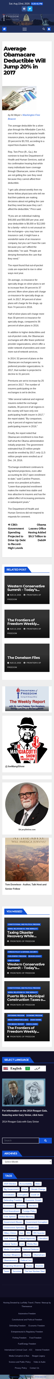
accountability (26, 1184)
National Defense (31, 1249)
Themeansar (27, 1306)
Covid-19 (35, 1195)
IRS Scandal (38, 1233)
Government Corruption (36, 1222)
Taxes (6, 1271)
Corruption (23, 1195)
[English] (13, 1068)
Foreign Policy (29, 1211)
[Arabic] (35, 1068)
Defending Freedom (16, 1015)
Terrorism (17, 1271)
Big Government (11, 1189)
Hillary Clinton (10, 1233)
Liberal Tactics (10, 1244)
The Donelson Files (23, 658)
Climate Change (38, 1189)
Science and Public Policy (20, 1362)
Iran (21, 1233)
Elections (33, 1205)
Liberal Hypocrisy (27, 1238)
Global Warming (26, 1216)
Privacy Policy (21, 1368)
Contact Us (34, 1368)
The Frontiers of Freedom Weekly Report (22, 623)
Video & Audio (13, 960)
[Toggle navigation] (25, 29)
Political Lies (26, 1260)
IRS (28, 1233)
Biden (38, 1184)
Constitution (9, 1195)
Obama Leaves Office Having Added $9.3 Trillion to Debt (37, 532)
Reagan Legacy (35, 956)
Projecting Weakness (13, 1266)
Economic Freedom (34, 1015)
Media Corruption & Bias (18, 1020)
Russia (29, 1266)
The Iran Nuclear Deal (34, 1271)
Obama (26, 1255)
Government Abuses (13, 1222)
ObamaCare (39, 1255)
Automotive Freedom (27, 1314)
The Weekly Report (16, 1024)
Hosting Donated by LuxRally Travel (18, 1303)
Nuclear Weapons (12, 1255)
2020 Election (10, 1184)
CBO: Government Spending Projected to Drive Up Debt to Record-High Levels (16, 536)
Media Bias (32, 1244)
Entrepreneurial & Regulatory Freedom (27, 1332)
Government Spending (14, 1227)
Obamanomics (10, 1260)
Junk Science (10, 1238)
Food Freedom (35, 1338)
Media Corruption (12, 1249)
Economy (21, 1205)
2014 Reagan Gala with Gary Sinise (20, 1121)
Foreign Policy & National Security (22, 952)
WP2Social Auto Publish (16, 1377)
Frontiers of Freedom (22, 941)
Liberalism (43, 1238)
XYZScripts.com (40, 1377)
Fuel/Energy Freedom (17, 956)
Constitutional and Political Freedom (24, 924)
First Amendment (11, 1211)
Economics (9, 1205)
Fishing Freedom (19, 1338)
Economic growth (33, 1200)
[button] (44, 29)
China (24, 1189)
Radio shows (36, 1020)
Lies (22, 1244)
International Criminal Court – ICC (18, 1350)
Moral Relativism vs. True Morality (22, 929)
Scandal (39, 1266)
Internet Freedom (42, 1350)
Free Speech (10, 1216)
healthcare (33, 1227)
